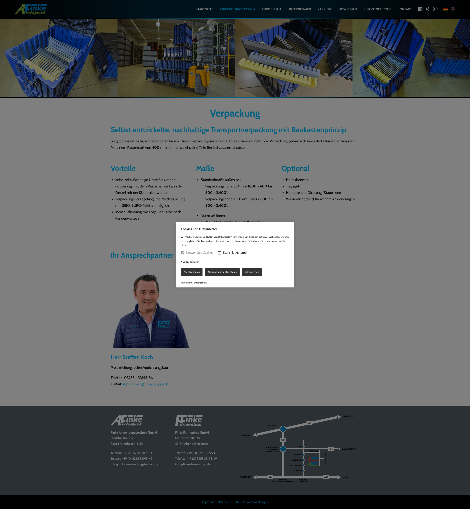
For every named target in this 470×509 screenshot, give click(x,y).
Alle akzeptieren (192, 271)
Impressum (186, 282)
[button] (219, 253)
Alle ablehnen (252, 271)
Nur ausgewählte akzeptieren (222, 271)
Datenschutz (200, 282)
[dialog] (235, 254)
